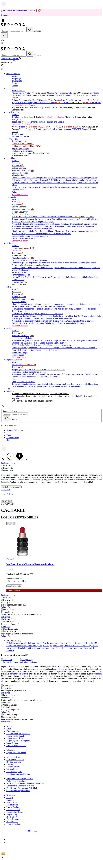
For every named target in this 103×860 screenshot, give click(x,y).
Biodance (64, 93)
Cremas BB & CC (48, 180)
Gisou (63, 100)
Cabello (15, 86)
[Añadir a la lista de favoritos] (11, 523)
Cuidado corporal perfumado (37, 265)
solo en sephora (13, 73)
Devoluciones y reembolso (54, 643)
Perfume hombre (19, 267)
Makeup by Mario (32, 102)
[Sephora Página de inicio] (13, 26)
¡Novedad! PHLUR (54, 127)
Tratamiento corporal (21, 340)
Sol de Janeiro (80, 107)
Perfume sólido (18, 265)
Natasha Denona (47, 102)
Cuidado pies (17, 343)
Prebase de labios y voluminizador (75, 182)
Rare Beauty (78, 102)
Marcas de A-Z (18, 90)
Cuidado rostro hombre (22, 236)
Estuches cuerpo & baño (22, 338)
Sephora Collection (20, 105)
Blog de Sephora (13, 762)
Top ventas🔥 (18, 165)
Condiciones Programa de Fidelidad (21, 788)
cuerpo (9, 328)
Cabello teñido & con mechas (82, 316)
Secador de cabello (88, 309)
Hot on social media (20, 136)
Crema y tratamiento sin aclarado (86, 304)
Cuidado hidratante (61, 224)
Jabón (49, 345)
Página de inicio (8, 463)
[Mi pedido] (2, 43)
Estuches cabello (19, 301)
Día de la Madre (13, 809)
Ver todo (15, 76)
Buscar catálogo (10, 411)
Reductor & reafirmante (33, 350)
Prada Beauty (85, 95)
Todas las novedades (21, 122)
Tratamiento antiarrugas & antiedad (38, 224)
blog (8, 389)
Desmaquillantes (47, 231)
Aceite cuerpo (53, 340)
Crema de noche (45, 219)
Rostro (15, 178)
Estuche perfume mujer (37, 260)
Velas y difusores (19, 284)
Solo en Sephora (19, 100)
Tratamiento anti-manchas (23, 226)
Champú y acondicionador (23, 304)
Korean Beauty (12, 437)
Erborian (59, 107)
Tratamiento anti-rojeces (44, 226)
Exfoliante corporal (38, 340)
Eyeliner (92, 187)
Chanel (47, 107)
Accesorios (54, 377)
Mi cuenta (70, 643)
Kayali (15, 102)
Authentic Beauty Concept (43, 93)
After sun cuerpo (67, 347)
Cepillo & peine (51, 309)
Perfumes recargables (21, 275)
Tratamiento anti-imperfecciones (83, 224)
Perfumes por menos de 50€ (23, 248)
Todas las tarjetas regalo (36, 396)
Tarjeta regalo (17, 134)
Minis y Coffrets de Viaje (76, 117)
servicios (10, 391)
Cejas (14, 192)
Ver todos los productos (11, 487)
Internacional (11, 769)
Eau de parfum (31, 263)
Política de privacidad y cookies (19, 778)
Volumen (41, 323)
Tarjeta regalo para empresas (18, 741)
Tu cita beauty (31, 401)
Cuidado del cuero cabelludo (24, 323)
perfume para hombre (19, 674)
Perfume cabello (57, 263)
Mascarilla (27, 374)
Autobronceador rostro (47, 217)
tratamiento (11, 197)
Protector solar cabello (67, 323)
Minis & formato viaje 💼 (23, 170)
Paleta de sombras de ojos (27, 187)
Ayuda (9, 726)
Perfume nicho (18, 279)
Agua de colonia (72, 263)
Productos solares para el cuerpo (26, 347)
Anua (57, 93)
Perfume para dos (19, 272)
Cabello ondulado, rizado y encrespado (40, 318)
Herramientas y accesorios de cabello (28, 309)
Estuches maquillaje (20, 173)
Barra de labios (24, 182)
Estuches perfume (19, 260)
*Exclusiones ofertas (20, 156)
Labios (15, 182)
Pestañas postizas (19, 190)
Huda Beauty (93, 100)
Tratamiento (17, 81)
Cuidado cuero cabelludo (69, 386)
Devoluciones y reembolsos (18, 733)
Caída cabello (73, 321)
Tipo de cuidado (19, 219)
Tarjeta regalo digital (72, 396)
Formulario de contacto (16, 745)
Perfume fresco (44, 277)
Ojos (14, 187)
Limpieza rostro (19, 231)
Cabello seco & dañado (35, 316)
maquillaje (10, 158)
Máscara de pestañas (62, 187)
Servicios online (19, 396)
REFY (87, 102)
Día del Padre (12, 805)
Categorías (5, 489)
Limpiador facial (33, 231)
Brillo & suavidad (86, 321)
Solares (15, 217)
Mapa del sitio (12, 743)
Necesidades (17, 224)
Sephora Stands (56, 645)
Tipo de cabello (18, 316)
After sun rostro (64, 217)
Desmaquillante (45, 369)
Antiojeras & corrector (52, 178)
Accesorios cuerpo (19, 352)
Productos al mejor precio (22, 151)
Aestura (28, 93)
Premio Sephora (13, 807)
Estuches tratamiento (20, 214)
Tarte (70, 102)
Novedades (16, 163)
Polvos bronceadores (21, 180)
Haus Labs (82, 100)
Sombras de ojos (46, 187)
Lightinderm (26, 95)
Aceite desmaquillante (42, 233)
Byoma (25, 107)
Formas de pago (18, 643)
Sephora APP (69, 645)
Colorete (22, 178)
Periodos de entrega (33, 643)
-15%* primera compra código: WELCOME (31, 153)
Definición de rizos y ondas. (55, 321)
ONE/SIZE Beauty (63, 95)
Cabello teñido (51, 323)
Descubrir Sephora (14, 771)
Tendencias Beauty (20, 384)
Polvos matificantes (64, 180)
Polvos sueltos (79, 180)
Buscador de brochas (37, 372)
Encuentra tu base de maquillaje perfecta (42, 386)
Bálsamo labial (37, 182)
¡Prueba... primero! (45, 401)
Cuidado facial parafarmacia (24, 238)
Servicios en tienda (20, 393)
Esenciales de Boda (32, 117)
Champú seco (31, 306)
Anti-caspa (81, 323)
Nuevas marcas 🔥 (20, 127)
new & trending (13, 112)
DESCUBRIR (7, 501)
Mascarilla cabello (43, 304)
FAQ (8, 643)
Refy (8, 440)
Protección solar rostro (28, 217)
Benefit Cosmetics (40, 100)
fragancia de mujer (64, 671)
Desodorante (72, 267)
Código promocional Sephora (18, 774)
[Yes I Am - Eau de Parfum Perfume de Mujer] (54, 541)
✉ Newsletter (20, 645)
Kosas (21, 102)
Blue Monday (12, 821)
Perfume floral (31, 277)
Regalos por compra (20, 148)
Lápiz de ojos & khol (80, 187)
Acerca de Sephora (34, 645)
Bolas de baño (40, 345)
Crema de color (92, 180)
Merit (44, 95)
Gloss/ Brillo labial (52, 182)
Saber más (5, 607)
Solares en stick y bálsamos (82, 217)
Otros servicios (18, 401)
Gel (38, 313)
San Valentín (11, 802)
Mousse (54, 313)
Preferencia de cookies (15, 781)
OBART (58, 102)
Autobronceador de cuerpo (85, 347)
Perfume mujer (18, 263)
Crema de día (32, 219)
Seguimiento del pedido (85, 643)
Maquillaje (16, 78)
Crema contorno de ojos (68, 219)
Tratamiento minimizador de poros (69, 226)
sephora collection (14, 360)
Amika (29, 100)
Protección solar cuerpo (50, 347)
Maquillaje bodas (19, 175)
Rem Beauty (95, 102)
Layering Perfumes (20, 282)
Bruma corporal (66, 340)
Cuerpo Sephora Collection (53, 117)
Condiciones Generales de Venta (58, 648)
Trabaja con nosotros (15, 759)
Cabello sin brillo (64, 318)
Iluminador (66, 178)
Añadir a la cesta (14, 586)
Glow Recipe (72, 100)
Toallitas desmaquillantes (22, 233)
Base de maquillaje (34, 178)
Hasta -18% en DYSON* (23, 144)
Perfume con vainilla (77, 277)
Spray (33, 313)
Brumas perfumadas (87, 263)
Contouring (35, 180)
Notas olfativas (18, 277)
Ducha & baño (18, 345)
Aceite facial (26, 221)
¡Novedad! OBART (37, 127)
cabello (9, 287)
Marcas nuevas (18, 93)
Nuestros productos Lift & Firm (42, 384)
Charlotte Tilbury (36, 107)
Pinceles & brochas (20, 372)
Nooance (51, 95)
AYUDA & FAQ (13, 641)
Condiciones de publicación (18, 790)
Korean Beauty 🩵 (20, 212)
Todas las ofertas (19, 141)
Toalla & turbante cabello (22, 311)
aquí (29, 830)
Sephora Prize (18, 110)
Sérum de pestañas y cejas (43, 221)
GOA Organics (83, 93)
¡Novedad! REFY (71, 127)
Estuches (61, 369)
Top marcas (17, 107)
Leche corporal (79, 340)
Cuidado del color (45, 306)
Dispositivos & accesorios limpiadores (71, 231)
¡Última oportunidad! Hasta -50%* (26, 146)
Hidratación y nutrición (33, 321)
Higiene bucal (18, 355)
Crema (47, 313)
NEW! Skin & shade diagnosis (41, 393)
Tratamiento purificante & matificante (37, 229)
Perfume (15, 83)
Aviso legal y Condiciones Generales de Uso (25, 648)
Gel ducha (29, 345)
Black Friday (11, 817)
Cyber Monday (12, 819)
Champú (54, 304)
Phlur (8, 435)
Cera (42, 313)
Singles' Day (11, 814)
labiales (61, 669)
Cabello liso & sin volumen (57, 316)
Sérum (55, 219)
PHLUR (75, 95)
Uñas (14, 379)
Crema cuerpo (60, 343)
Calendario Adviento (15, 812)
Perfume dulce (92, 277)
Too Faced (90, 107)
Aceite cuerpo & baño (61, 345)
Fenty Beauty (54, 100)
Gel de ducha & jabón (87, 267)
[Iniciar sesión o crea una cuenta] (2, 41)
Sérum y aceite (18, 306)
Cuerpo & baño (18, 381)
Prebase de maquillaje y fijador (84, 178)
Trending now (18, 117)
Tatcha (65, 102)
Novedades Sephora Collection (25, 124)
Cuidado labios (85, 219)
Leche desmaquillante (61, 233)
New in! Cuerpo (29, 364)
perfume (9, 243)
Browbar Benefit (62, 393)
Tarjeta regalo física (55, 396)
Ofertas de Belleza (31, 831)
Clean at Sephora (13, 824)
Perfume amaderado (59, 277)
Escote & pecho (47, 343)
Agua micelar (93, 231)
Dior (52, 107)
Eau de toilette (44, 263)
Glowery (73, 93)
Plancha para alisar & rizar (69, 309)
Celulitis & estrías (50, 350)
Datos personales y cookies (86, 645)
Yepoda (31, 105)
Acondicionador (65, 304)
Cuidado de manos (31, 343)
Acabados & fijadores (21, 313)
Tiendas (46, 645)
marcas (9, 88)
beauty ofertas (12, 139)
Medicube (36, 95)
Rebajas (9, 797)
